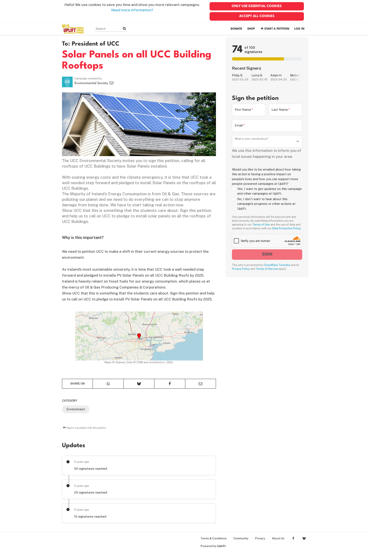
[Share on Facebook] (169, 384)
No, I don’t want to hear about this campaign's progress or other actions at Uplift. (266, 203)
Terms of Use (261, 224)
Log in (299, 28)
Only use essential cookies (257, 6)
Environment (75, 409)
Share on (77, 383)
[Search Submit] (124, 28)
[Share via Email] (200, 384)
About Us (278, 538)
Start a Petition (276, 28)
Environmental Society (92, 83)
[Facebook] (293, 538)
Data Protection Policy (286, 228)
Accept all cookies (256, 16)
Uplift (221, 546)
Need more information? (132, 10)
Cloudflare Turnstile (277, 265)
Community (240, 538)
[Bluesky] (304, 538)
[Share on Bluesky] (139, 384)
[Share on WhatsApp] (108, 384)
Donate (236, 28)
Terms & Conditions (214, 538)
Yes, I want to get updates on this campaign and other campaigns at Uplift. (269, 191)
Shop (251, 28)
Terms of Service (267, 268)
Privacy (260, 538)
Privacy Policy (241, 268)
